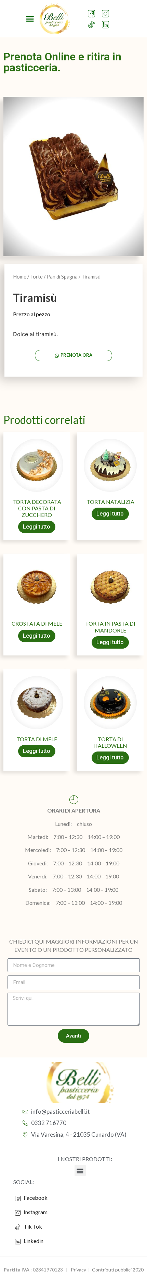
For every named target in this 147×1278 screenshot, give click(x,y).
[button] (30, 18)
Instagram (35, 1212)
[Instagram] (107, 10)
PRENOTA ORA (76, 355)
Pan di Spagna (62, 276)
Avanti (73, 1036)
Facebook (35, 1197)
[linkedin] (107, 21)
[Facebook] (93, 10)
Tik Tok (31, 1226)
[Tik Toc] (93, 21)
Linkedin (33, 1241)
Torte (36, 276)
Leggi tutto (36, 526)
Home (19, 276)
